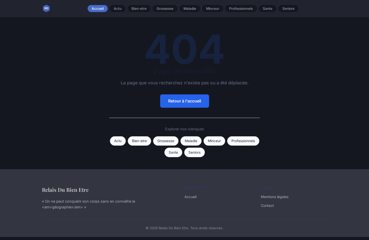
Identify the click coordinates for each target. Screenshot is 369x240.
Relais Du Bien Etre (65, 189)
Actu (117, 9)
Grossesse (165, 9)
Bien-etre (139, 9)
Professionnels (241, 9)
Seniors (288, 9)
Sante (267, 9)
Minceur (212, 9)
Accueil (98, 9)
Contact (267, 205)
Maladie (189, 9)
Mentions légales (274, 197)
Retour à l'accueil (184, 100)
